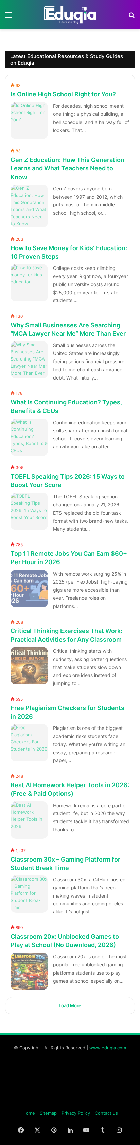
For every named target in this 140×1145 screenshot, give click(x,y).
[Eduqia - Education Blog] (70, 14)
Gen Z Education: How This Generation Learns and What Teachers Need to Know (67, 168)
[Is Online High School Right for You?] (29, 120)
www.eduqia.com (107, 1047)
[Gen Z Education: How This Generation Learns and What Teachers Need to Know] (29, 206)
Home (28, 1113)
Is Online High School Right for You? (63, 94)
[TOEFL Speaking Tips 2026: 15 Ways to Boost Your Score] (29, 511)
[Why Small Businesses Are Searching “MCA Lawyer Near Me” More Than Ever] (29, 360)
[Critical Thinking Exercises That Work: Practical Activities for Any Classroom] (29, 665)
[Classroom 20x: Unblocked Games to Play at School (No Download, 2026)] (29, 971)
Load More (70, 1005)
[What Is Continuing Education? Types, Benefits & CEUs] (29, 437)
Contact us (106, 1113)
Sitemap (48, 1113)
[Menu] (8, 17)
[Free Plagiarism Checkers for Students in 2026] (29, 742)
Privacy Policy (76, 1113)
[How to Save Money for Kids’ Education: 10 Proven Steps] (29, 282)
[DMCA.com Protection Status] (70, 1102)
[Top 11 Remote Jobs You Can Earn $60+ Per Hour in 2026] (29, 588)
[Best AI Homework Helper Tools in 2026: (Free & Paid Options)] (29, 820)
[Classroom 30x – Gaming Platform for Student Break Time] (29, 894)
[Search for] (131, 17)
